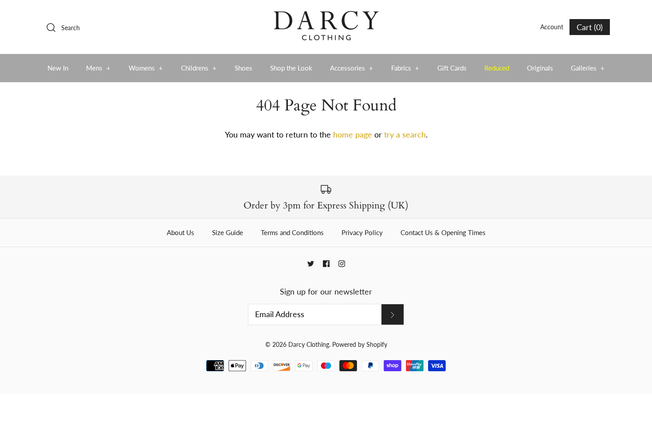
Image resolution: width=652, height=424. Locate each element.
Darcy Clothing (308, 344)
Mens (98, 68)
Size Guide (227, 232)
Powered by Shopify (359, 344)
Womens (146, 68)
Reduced (496, 68)
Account (551, 27)
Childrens (199, 68)
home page (352, 134)
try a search (405, 134)
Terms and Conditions (292, 232)
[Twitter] (310, 263)
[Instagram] (341, 263)
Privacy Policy (362, 232)
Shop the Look (291, 68)
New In (57, 68)
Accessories (351, 68)
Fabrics (405, 68)
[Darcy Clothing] (326, 15)
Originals (540, 68)
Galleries (588, 68)
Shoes (243, 68)
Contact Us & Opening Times (443, 232)
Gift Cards (452, 68)
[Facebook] (326, 263)
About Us (180, 232)
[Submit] (392, 314)
